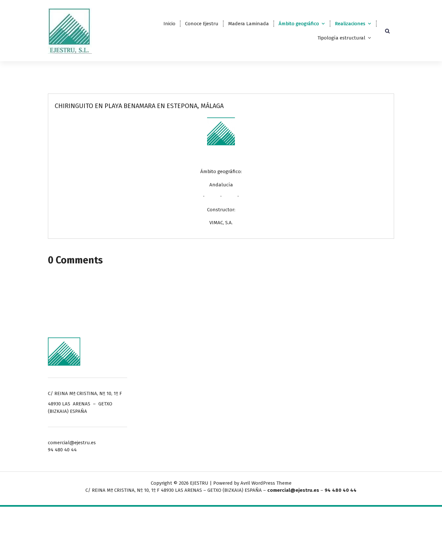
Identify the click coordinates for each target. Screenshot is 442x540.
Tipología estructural (341, 38)
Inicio (169, 24)
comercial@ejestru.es (293, 490)
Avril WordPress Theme (266, 483)
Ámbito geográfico (299, 24)
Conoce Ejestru (201, 24)
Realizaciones (350, 24)
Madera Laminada (248, 24)
